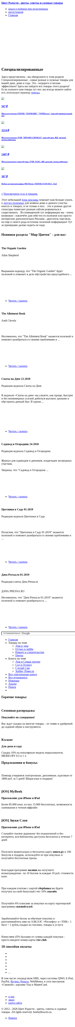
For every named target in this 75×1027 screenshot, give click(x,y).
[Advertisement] (26, 42)
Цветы (19, 655)
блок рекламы (30, 199)
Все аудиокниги (17, 677)
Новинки (13, 680)
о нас (11, 996)
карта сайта (15, 1002)
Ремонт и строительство (29, 652)
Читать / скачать (17, 300)
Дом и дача (21, 645)
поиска (35, 92)
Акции (12, 683)
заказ (11, 999)
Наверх (12, 1017)
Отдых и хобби (24, 649)
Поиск (12, 686)
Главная (13, 639)
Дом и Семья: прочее (27, 661)
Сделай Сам (22, 668)
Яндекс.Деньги (19, 981)
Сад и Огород (23, 664)
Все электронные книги (22, 674)
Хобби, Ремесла (24, 671)
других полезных (13, 202)
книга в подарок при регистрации (28, 8)
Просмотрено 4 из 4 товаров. (20, 193)
